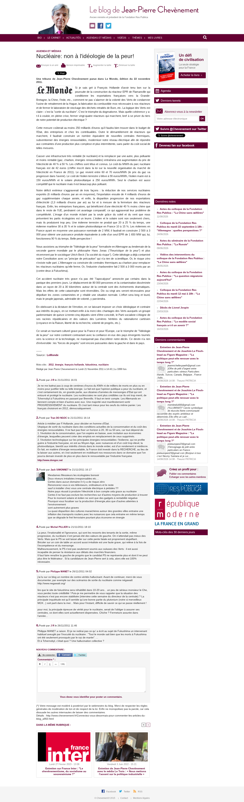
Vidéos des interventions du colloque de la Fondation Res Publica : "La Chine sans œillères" (180, 258)
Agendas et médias (98, 37)
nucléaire (103, 364)
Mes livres (154, 37)
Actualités (73, 37)
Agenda (166, 90)
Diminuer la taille (126, 65)
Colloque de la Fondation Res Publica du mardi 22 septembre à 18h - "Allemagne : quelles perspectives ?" (180, 226)
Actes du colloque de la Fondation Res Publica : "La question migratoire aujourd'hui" (180, 276)
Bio (40, 37)
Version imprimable (75, 65)
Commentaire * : (46, 659)
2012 (51, 364)
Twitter (127, 791)
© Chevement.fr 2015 (105, 798)
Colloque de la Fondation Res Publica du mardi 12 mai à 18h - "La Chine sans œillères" (178, 293)
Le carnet (54, 37)
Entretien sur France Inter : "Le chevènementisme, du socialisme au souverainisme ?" (64, 771)
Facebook (111, 791)
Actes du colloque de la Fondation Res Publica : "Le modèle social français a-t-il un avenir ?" (179, 321)
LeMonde (52, 355)
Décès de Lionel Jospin (174, 307)
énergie (59, 364)
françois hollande (74, 364)
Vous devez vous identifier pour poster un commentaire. (91, 697)
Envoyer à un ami (49, 65)
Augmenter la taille (102, 65)
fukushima (91, 364)
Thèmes (136, 37)
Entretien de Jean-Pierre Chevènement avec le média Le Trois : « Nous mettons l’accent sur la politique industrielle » (121, 771)
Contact (124, 798)
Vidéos (121, 37)
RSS (140, 791)
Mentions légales (141, 798)
